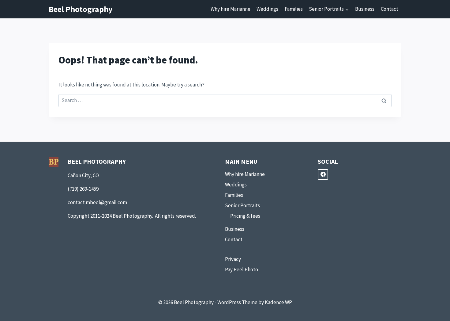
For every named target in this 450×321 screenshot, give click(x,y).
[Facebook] (323, 174)
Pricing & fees (245, 215)
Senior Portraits (242, 205)
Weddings (267, 9)
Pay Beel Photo (241, 269)
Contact (389, 9)
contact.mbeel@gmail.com (97, 202)
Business (364, 9)
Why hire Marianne (230, 9)
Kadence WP (278, 302)
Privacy (233, 259)
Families (294, 9)
